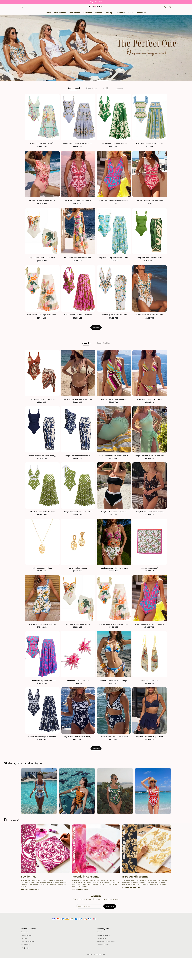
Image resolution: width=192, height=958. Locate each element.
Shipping (24, 938)
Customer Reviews (103, 944)
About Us (100, 932)
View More (96, 327)
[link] (87, 13)
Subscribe (109, 906)
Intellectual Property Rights (106, 941)
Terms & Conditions (103, 935)
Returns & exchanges (28, 941)
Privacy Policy (101, 938)
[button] (22, 7)
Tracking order (25, 944)
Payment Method (26, 935)
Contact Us (24, 932)
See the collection (29, 890)
